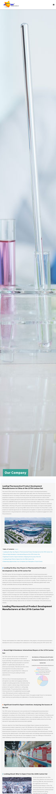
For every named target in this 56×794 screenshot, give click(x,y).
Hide (16, 549)
